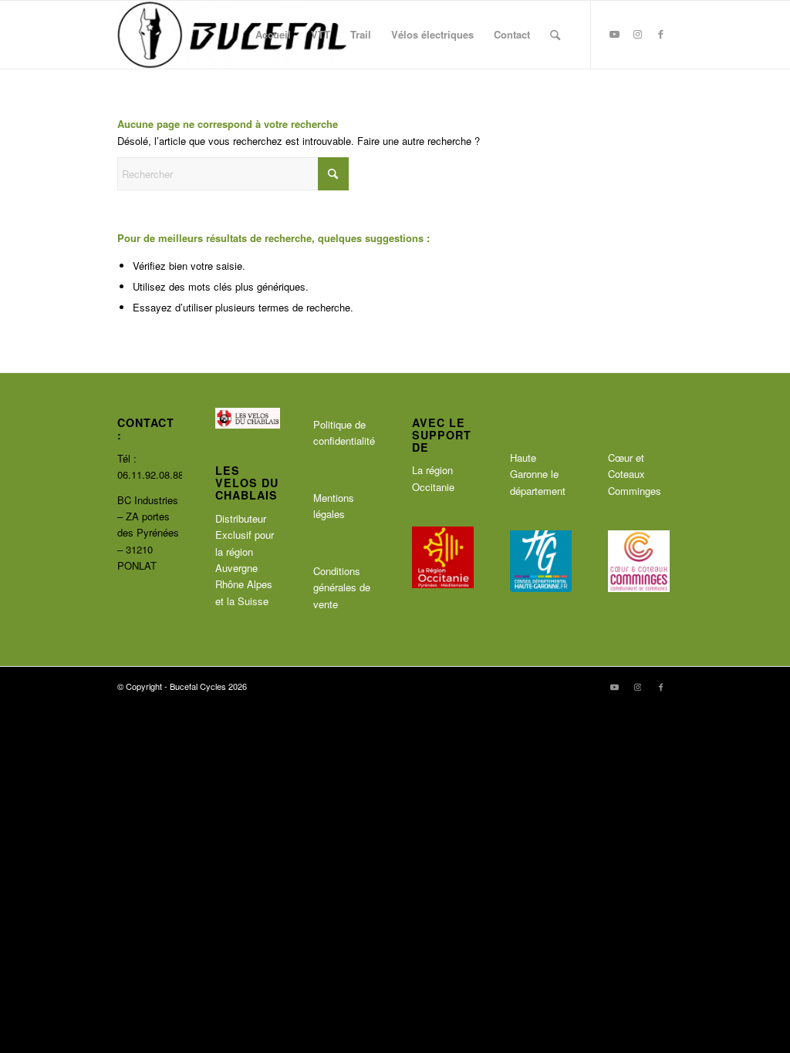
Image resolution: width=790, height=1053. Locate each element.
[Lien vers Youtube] (614, 33)
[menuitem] (273, 35)
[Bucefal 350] (232, 35)
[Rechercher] (555, 35)
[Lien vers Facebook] (661, 33)
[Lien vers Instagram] (638, 33)
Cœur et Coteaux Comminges (634, 474)
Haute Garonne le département (537, 474)
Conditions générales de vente (341, 587)
